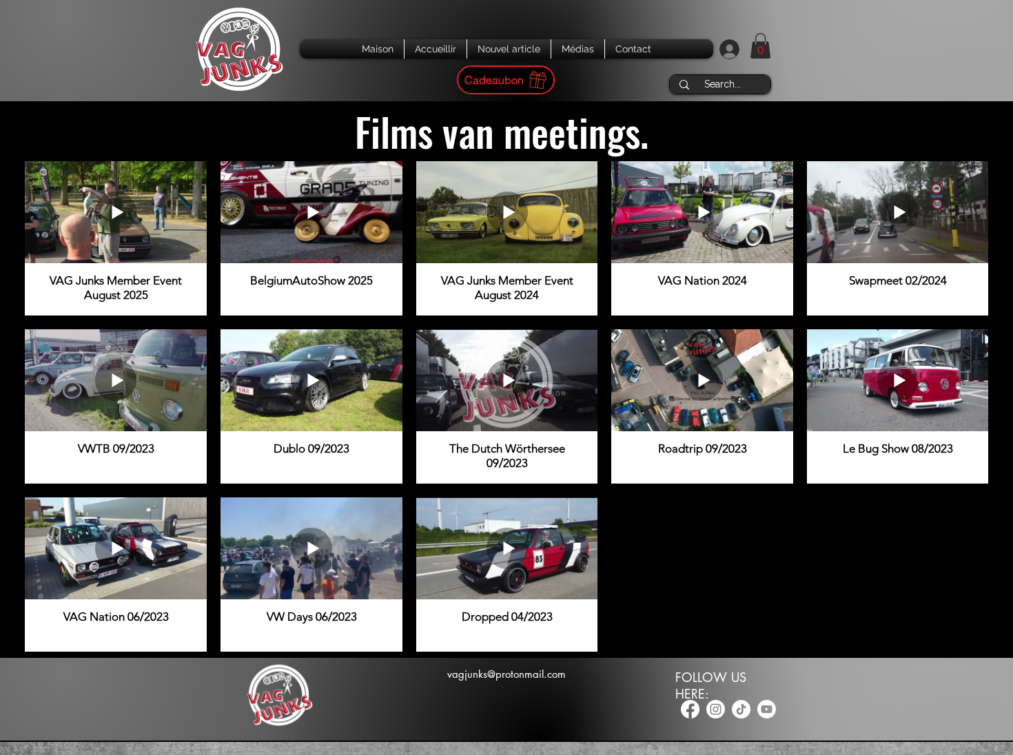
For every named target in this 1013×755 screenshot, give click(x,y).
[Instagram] (715, 709)
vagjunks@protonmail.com (506, 674)
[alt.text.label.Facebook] (690, 709)
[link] (760, 46)
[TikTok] (741, 709)
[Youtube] (766, 709)
